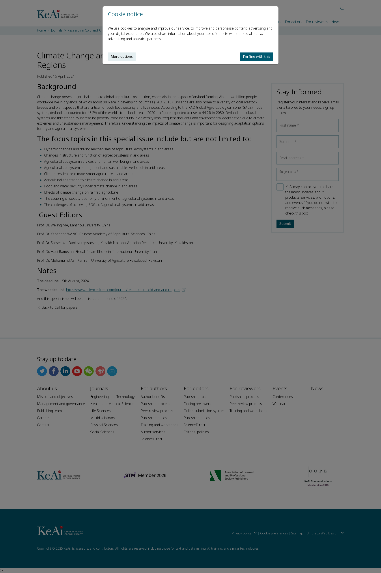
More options (122, 56)
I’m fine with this (256, 56)
